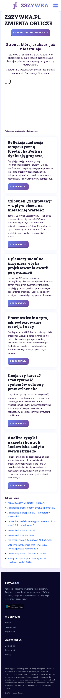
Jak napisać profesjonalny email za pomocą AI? (32, 507)
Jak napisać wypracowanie (21, 534)
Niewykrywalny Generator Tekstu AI (26, 502)
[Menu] (55, 5)
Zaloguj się (10, 645)
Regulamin (10, 631)
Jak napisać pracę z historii (21, 529)
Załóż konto (10, 650)
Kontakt (8, 622)
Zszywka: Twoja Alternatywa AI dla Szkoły (30, 539)
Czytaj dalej (18, 186)
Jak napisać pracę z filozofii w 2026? (27, 553)
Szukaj (8, 654)
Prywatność (10, 627)
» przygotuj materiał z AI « (30, 32)
